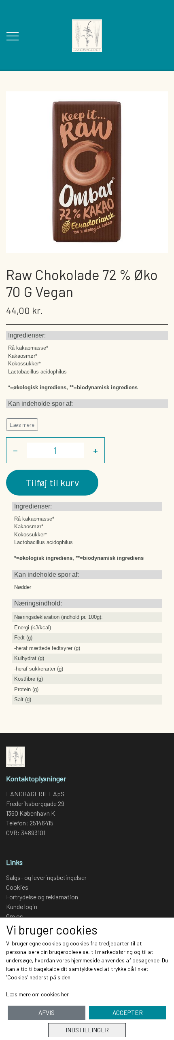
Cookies (17, 887)
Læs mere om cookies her (37, 994)
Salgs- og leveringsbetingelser (46, 877)
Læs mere (22, 424)
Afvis (46, 1012)
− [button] (15, 450)
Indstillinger (87, 1030)
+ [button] (95, 450)
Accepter (127, 1012)
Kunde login (21, 906)
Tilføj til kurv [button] (52, 482)
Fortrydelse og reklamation (42, 897)
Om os (14, 916)
